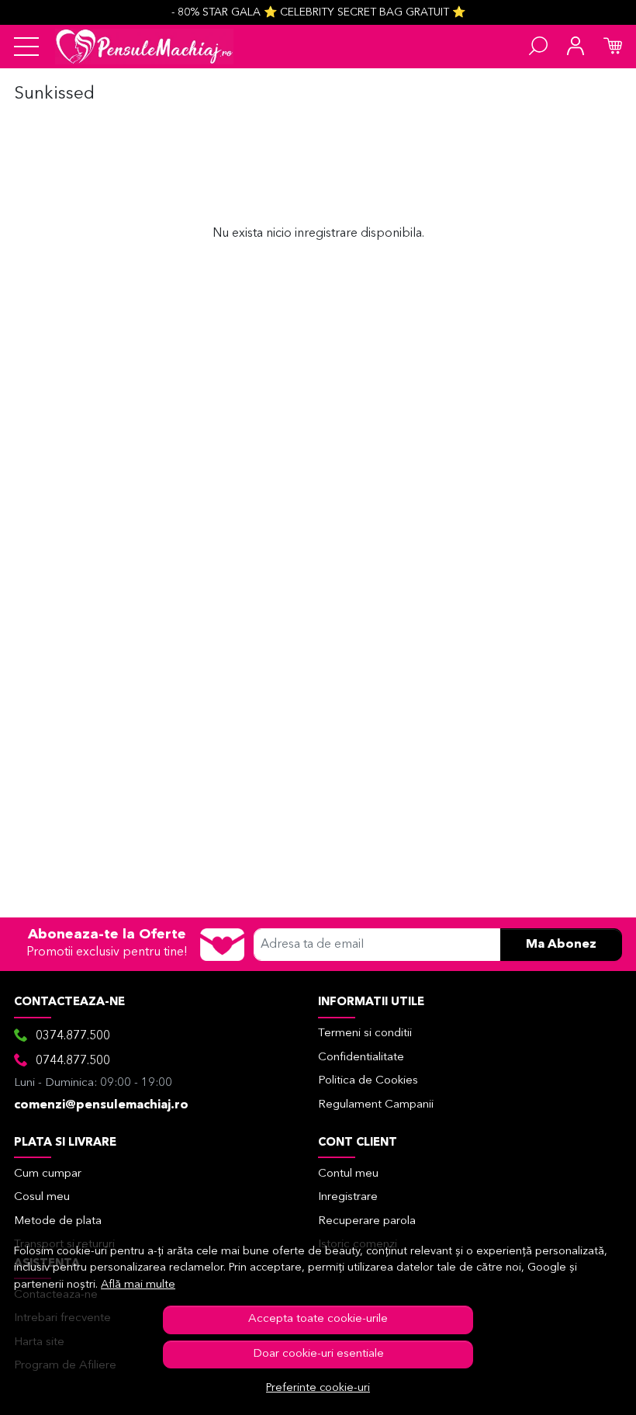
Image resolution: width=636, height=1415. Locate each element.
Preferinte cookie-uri (318, 1388)
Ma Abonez (561, 944)
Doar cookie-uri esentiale (318, 1354)
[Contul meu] (575, 46)
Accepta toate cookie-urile (318, 1319)
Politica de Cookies (368, 1081)
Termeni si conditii (365, 1033)
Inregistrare (348, 1197)
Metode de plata (58, 1221)
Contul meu (348, 1174)
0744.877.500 (73, 1061)
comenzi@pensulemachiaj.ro (101, 1105)
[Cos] (612, 46)
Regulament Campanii (376, 1105)
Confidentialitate (361, 1057)
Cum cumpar (47, 1174)
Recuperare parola (367, 1221)
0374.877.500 (73, 1036)
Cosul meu (42, 1197)
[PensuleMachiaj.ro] (144, 46)
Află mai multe (138, 1285)
